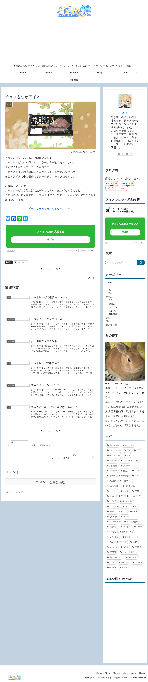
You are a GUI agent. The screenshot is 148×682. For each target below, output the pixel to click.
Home (99, 673)
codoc (91, 250)
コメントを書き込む (50, 482)
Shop (125, 673)
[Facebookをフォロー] (131, 154)
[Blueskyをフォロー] (127, 154)
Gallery (116, 673)
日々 (10, 262)
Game (133, 673)
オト (75, 250)
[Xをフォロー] (123, 154)
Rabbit (142, 673)
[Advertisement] (74, 41)
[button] (141, 262)
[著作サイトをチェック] (119, 154)
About (107, 673)
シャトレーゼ (22, 262)
